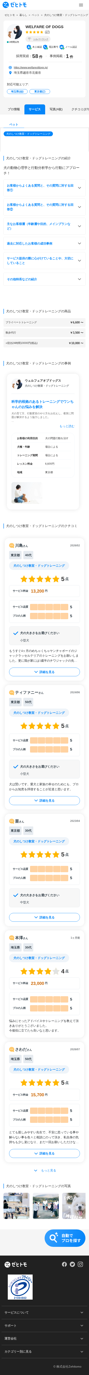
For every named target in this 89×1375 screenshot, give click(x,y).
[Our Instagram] (80, 1266)
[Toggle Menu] (81, 5)
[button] (29, 133)
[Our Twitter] (72, 1266)
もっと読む (67, 426)
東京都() (39, 91)
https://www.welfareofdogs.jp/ (31, 67)
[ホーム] (16, 1265)
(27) (47, 32)
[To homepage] (14, 5)
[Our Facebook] (64, 1266)
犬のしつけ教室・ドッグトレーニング (28, 134)
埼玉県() (17, 91)
